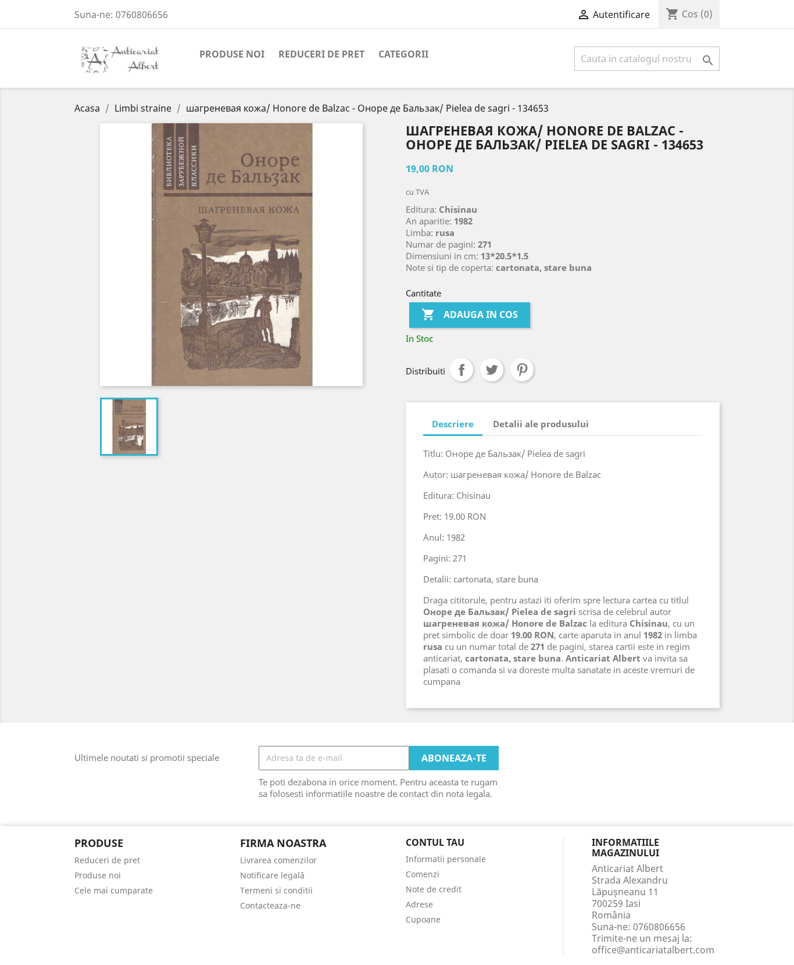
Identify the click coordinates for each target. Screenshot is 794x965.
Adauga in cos (469, 314)
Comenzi (422, 874)
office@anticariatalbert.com (653, 950)
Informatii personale (446, 858)
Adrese (419, 904)
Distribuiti (461, 369)
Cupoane (423, 919)
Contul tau (435, 843)
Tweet (491, 369)
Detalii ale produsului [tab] (541, 424)
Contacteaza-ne (270, 905)
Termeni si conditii (276, 890)
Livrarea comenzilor (278, 860)
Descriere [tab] (453, 424)
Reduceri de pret (321, 54)
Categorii (403, 54)
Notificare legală (272, 875)
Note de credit (434, 889)
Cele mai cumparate (113, 890)
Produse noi (231, 54)
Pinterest (522, 369)
